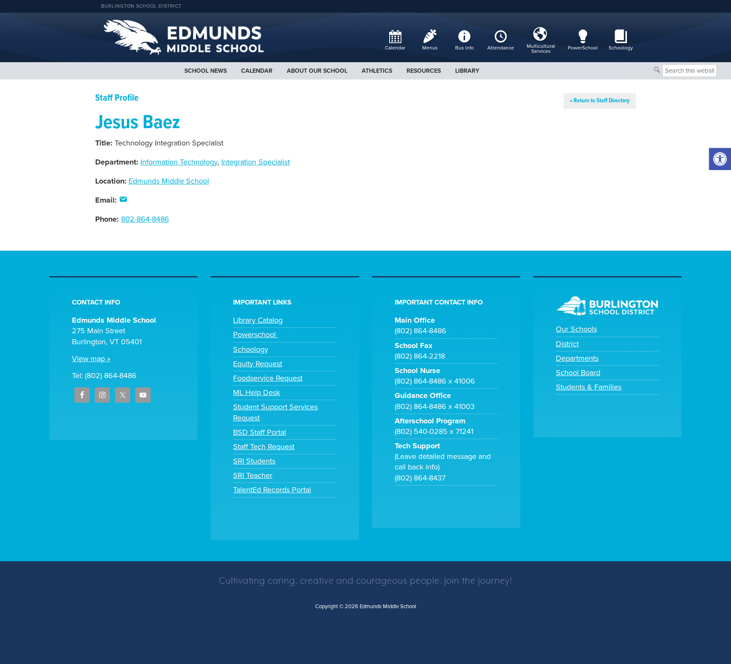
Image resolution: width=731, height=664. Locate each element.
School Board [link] (578, 372)
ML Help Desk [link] (256, 392)
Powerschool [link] (255, 334)
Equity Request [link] (257, 363)
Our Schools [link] (576, 329)
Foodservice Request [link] (267, 378)
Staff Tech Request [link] (263, 446)
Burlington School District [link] (141, 6)
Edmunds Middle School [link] (169, 181)
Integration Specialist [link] (255, 162)
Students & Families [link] (588, 387)
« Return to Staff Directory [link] (599, 100)
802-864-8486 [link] (145, 219)
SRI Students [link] (254, 461)
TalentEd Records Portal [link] (272, 489)
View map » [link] (91, 358)
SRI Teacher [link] (252, 475)
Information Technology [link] (178, 162)
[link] (720, 159)
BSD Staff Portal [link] (259, 432)
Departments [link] (577, 358)
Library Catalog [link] (258, 320)
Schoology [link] (250, 349)
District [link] (567, 343)
